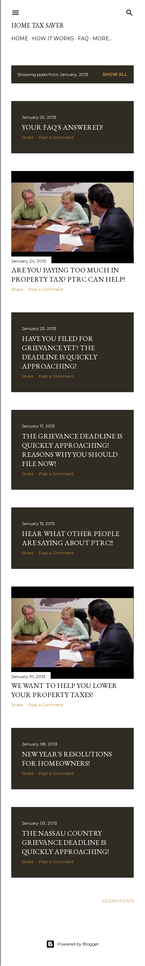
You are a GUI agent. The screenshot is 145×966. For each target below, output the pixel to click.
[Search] (129, 11)
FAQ (83, 38)
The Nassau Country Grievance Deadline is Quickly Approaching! (65, 842)
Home (19, 38)
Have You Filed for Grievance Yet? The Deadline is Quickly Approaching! (59, 352)
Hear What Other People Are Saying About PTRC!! (70, 538)
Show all (114, 74)
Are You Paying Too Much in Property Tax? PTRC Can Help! (68, 274)
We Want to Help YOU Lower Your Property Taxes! (64, 690)
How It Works (53, 38)
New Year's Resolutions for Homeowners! (67, 758)
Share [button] (27, 137)
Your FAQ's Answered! (62, 127)
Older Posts (118, 900)
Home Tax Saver (37, 25)
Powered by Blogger (78, 944)
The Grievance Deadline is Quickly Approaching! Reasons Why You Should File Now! (72, 449)
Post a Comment (56, 137)
